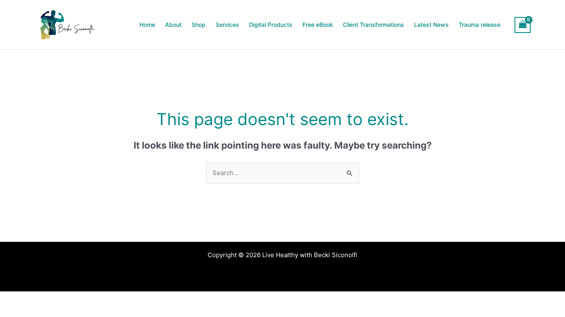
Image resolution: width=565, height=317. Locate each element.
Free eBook (317, 24)
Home (147, 24)
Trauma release (479, 24)
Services (227, 24)
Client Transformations (373, 24)
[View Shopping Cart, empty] (523, 25)
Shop (199, 24)
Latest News (431, 24)
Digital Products (270, 24)
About (173, 24)
